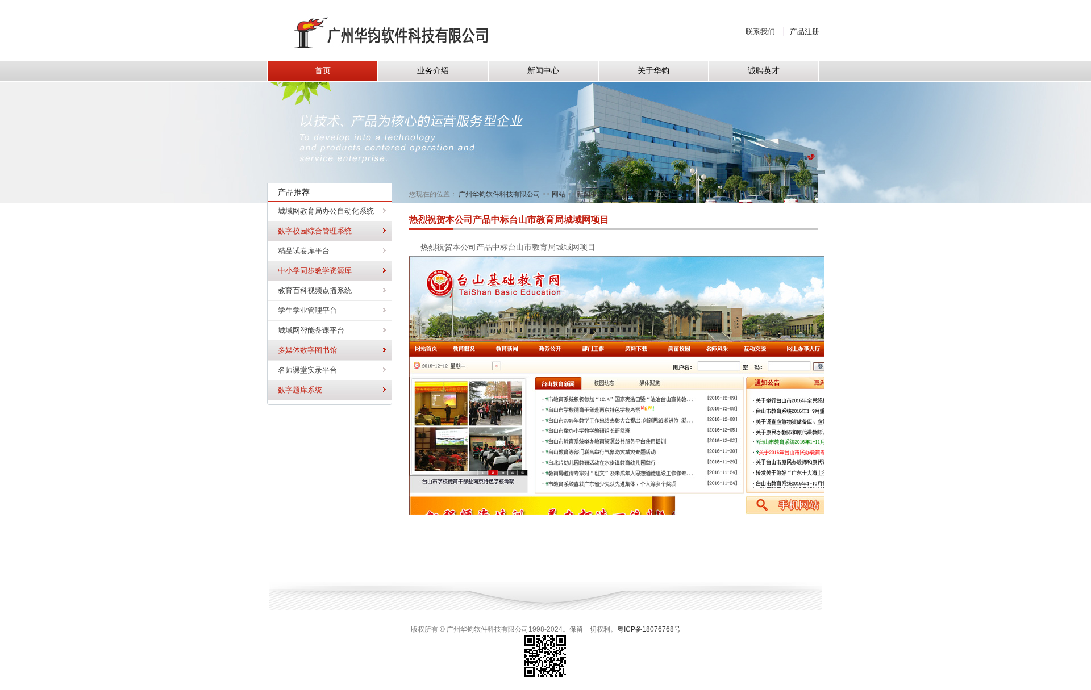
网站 (558, 194)
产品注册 (804, 31)
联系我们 (760, 31)
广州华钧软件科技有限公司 (499, 194)
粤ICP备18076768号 (649, 629)
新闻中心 (590, 194)
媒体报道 (629, 194)
